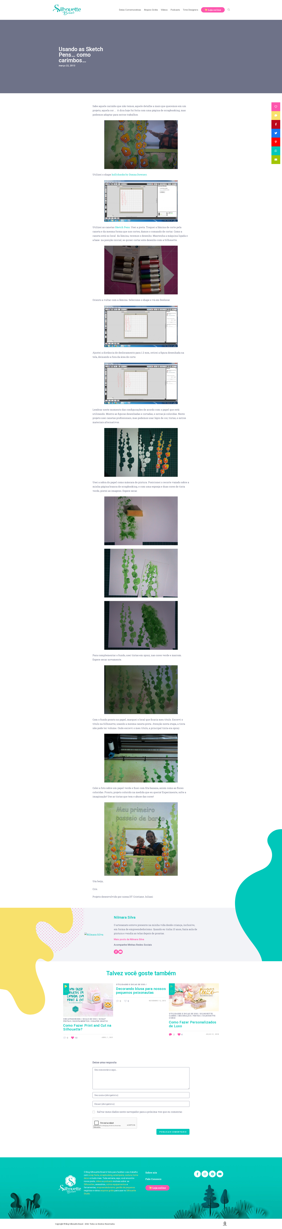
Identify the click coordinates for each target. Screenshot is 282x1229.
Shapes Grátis (99, 1021)
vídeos (99, 1181)
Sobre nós (151, 1172)
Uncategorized (72, 1019)
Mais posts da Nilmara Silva (129, 939)
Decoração (184, 1015)
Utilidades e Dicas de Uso (130, 984)
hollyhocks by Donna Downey (129, 174)
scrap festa (93, 1175)
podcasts (108, 1181)
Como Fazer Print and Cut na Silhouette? (87, 1027)
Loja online (159, 1187)
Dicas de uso (90, 1019)
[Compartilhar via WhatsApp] (275, 150)
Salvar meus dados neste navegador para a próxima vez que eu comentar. (140, 1111)
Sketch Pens (122, 227)
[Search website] (228, 9)
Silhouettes (89, 1184)
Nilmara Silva (124, 917)
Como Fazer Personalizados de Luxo (192, 1024)
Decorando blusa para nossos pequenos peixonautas (141, 991)
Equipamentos (81, 1021)
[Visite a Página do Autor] (93, 934)
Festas (197, 1015)
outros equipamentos (116, 1184)
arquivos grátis (107, 1190)
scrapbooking (106, 1175)
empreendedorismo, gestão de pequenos (116, 1187)
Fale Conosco (153, 1179)
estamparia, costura (122, 1175)
